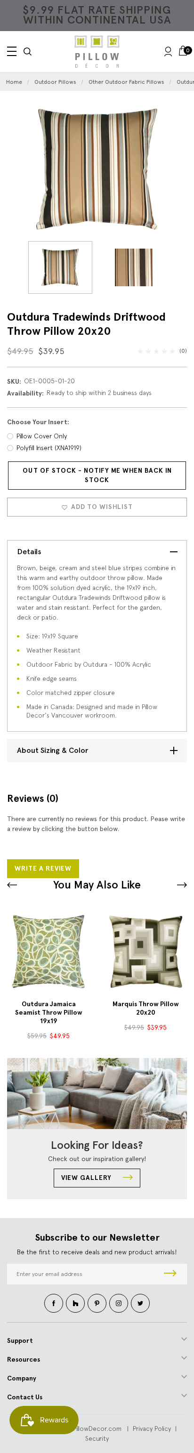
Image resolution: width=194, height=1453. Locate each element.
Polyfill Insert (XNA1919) (48, 448)
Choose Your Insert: (38, 422)
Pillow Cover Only (41, 436)
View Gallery (87, 1178)
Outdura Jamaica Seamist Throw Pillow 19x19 (48, 1012)
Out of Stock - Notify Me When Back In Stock (97, 475)
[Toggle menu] (11, 51)
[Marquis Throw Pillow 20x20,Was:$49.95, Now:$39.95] (145, 951)
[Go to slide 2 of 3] (182, 885)
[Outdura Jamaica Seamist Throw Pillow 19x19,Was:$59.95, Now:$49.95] (48, 951)
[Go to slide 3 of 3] (12, 885)
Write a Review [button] (43, 868)
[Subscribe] (170, 1274)
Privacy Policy (152, 1428)
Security (97, 1438)
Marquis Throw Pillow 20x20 (146, 1008)
